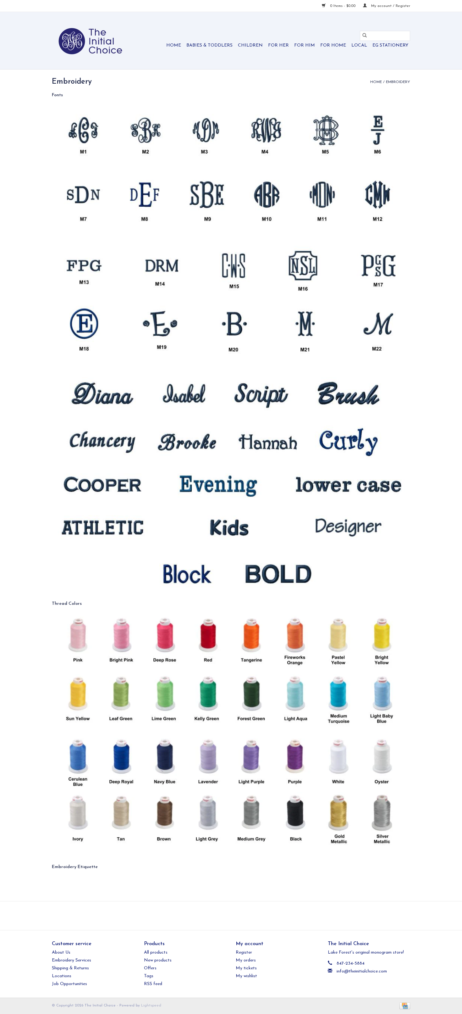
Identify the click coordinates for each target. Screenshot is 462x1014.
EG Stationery (390, 45)
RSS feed (153, 984)
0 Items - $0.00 (343, 6)
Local (359, 45)
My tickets (246, 968)
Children (250, 45)
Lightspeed (151, 1005)
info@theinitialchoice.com (362, 971)
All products (156, 952)
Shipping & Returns (70, 968)
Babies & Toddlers (209, 45)
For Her (278, 45)
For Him (304, 45)
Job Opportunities (69, 984)
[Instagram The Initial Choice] (237, 916)
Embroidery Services (71, 960)
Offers (150, 968)
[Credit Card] (403, 1005)
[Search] (364, 36)
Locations (61, 976)
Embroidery (398, 82)
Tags (148, 976)
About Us (61, 952)
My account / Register (390, 6)
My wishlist (246, 976)
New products (158, 960)
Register (244, 952)
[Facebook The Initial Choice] (225, 916)
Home (173, 45)
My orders (246, 960)
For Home (333, 45)
